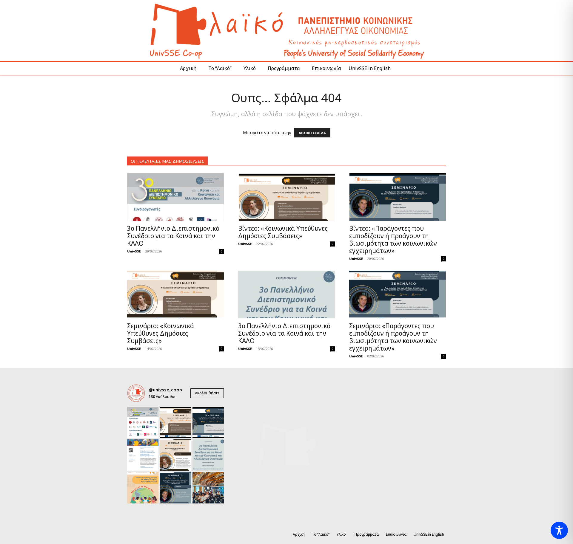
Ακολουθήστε (207, 393)
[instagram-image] (142, 422)
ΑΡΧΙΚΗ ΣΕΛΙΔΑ (312, 133)
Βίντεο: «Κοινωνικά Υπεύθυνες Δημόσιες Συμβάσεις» (283, 232)
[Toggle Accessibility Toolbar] (559, 530)
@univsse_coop (165, 390)
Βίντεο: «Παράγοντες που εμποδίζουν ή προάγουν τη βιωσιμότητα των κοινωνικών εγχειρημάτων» (393, 239)
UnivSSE (134, 251)
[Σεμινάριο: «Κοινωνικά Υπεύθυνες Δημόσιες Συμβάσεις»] (175, 294)
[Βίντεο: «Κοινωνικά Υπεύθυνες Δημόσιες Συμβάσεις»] (286, 197)
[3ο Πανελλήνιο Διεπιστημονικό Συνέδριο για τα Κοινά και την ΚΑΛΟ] (175, 197)
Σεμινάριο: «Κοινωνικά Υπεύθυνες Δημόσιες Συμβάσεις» (160, 333)
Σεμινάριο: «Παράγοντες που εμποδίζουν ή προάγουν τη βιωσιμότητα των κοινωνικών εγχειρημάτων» (393, 337)
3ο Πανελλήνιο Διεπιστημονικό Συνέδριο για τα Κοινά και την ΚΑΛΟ (173, 235)
